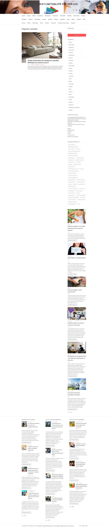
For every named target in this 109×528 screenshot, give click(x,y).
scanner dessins (71, 193)
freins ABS (70, 164)
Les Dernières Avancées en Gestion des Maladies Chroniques (57, 500)
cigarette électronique (72, 153)
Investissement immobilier (73, 170)
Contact (29, 15)
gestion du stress (77, 164)
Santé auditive (82, 188)
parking (69, 184)
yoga (78, 204)
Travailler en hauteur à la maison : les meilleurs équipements (33, 448)
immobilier (81, 168)
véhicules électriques (72, 201)
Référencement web (64, 525)
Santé (84, 19)
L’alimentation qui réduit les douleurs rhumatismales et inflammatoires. (81, 486)
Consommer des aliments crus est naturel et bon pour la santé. (81, 425)
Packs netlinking (57, 525)
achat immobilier (71, 144)
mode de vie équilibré (80, 181)
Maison (73, 19)
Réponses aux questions (73, 136)
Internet (44, 19)
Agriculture (40, 15)
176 (25, 515)
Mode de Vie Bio (71, 181)
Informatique (37, 19)
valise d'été (82, 197)
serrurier (78, 193)
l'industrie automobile (72, 175)
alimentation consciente (73, 146)
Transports (53, 22)
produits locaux (81, 184)
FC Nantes (79, 162)
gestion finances (71, 166)
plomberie (75, 184)
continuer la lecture (50, 445)
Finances (83, 15)
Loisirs (68, 19)
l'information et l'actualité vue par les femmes (50, 5)
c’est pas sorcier (71, 135)
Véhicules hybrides (81, 199)
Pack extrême (39, 525)
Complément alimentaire (73, 155)
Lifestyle (56, 19)
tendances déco (71, 195)
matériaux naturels (80, 179)
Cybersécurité (71, 160)
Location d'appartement (73, 177)
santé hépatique (71, 190)
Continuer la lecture (72, 240)
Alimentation (48, 15)
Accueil (23, 15)
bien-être (78, 149)
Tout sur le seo (71, 525)
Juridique (50, 19)
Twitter (69, 133)
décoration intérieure (79, 160)
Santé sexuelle (79, 190)
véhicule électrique (72, 204)
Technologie (35, 22)
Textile (41, 22)
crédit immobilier (71, 157)
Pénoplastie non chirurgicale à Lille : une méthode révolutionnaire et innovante (77, 358)
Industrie (30, 19)
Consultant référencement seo (47, 525)
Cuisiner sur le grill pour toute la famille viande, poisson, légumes (80, 464)
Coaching (69, 15)
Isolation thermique (72, 173)
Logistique (62, 19)
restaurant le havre (72, 186)
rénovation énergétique (73, 188)
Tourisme (47, 22)
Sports (28, 22)
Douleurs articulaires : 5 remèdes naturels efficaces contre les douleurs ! (76, 228)
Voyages (73, 22)
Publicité (79, 19)
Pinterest (70, 131)
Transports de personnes (63, 22)
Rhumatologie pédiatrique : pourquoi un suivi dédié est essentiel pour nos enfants (57, 476)
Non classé (71, 84)
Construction (76, 15)
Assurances (55, 15)
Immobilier (24, 19)
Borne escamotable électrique (74, 151)
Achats (34, 15)
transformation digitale (80, 195)
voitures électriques (72, 199)
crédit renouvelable (80, 157)
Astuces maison (71, 149)
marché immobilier (71, 179)
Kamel (32, 64)
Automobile (62, 15)
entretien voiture (71, 162)
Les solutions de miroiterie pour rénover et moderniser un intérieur (33, 425)
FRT (86, 525)
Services (24, 22)
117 (71, 412)
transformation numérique (73, 197)
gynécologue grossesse (73, 168)
